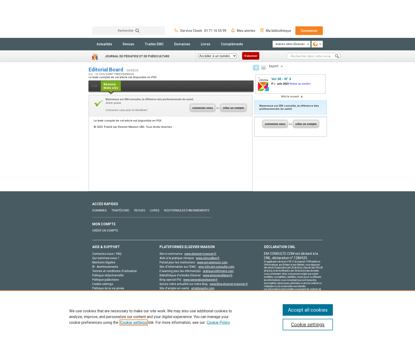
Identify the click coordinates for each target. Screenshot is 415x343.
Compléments (232, 44)
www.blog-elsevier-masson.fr (229, 284)
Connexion (309, 31)
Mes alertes (246, 31)
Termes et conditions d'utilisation (114, 271)
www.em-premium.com (212, 262)
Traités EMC (154, 44)
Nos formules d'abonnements (186, 210)
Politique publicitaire (105, 279)
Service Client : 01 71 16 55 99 (203, 31)
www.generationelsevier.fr (200, 279)
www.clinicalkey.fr (208, 258)
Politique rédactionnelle (108, 275)
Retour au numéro (300, 83)
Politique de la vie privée (108, 288)
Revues (128, 44)
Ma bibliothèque (278, 31)
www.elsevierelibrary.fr (217, 275)
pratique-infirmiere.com (218, 271)
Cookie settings (133, 322)
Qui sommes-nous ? (105, 258)
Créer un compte (105, 230)
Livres (205, 44)
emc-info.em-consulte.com (216, 266)
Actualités (104, 44)
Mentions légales (103, 262)
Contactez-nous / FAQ (107, 254)
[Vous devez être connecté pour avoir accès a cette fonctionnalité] (256, 67)
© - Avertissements (105, 266)
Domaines (182, 44)
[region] (207, 316)
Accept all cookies (308, 310)
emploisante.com (202, 288)
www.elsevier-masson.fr (200, 254)
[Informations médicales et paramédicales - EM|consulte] (110, 13)
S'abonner (250, 55)
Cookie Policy (218, 322)
